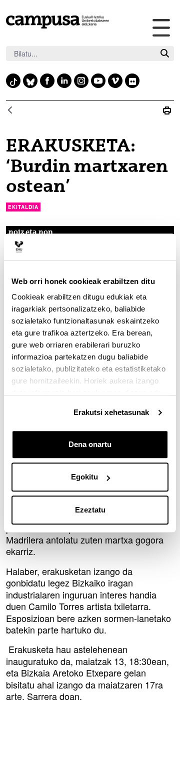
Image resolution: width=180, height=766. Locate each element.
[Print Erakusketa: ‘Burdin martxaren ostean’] (167, 111)
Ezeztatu (90, 510)
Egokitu (84, 476)
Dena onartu (90, 444)
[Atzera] (10, 111)
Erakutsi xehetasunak (112, 412)
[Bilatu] (165, 54)
